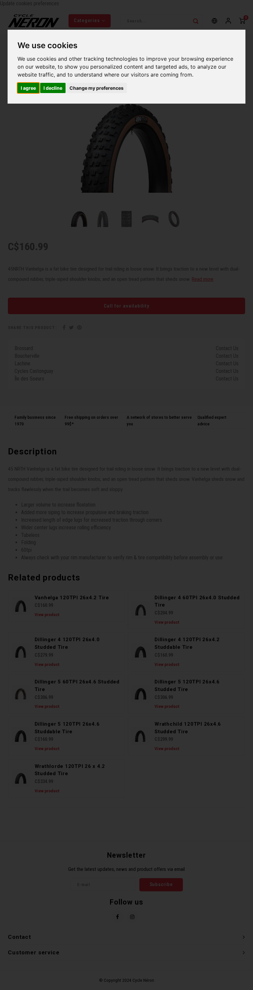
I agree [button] (28, 88)
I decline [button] (52, 88)
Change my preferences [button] (97, 88)
